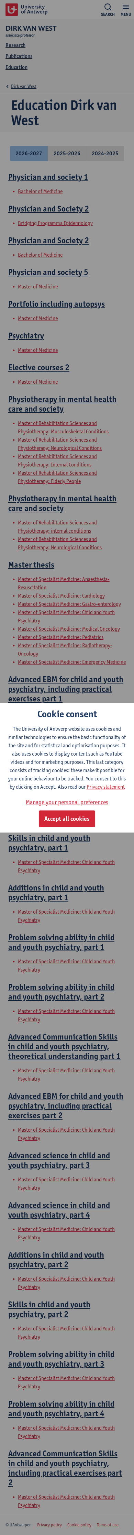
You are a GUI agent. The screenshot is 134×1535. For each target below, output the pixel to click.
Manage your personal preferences (67, 802)
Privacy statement (106, 787)
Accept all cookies (67, 819)
